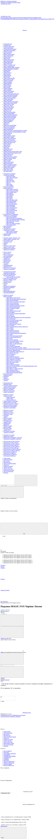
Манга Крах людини (11, 367)
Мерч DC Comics (10, 181)
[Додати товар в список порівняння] (12, 620)
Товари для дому (8, 467)
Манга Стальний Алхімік (12, 308)
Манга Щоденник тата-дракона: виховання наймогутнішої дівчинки (23, 349)
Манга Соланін (10, 355)
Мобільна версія (26, 712)
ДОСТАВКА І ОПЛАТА (12, 17)
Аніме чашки (9, 398)
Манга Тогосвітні (10, 345)
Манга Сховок (10, 329)
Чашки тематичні (10, 397)
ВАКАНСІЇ (11, 19)
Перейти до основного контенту (9, 1)
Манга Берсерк (10, 314)
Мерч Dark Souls (10, 211)
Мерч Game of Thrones (12, 231)
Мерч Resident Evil (11, 202)
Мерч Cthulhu (9, 185)
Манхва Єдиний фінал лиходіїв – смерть (16, 347)
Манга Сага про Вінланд (12, 303)
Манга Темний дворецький (13, 346)
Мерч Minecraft (10, 194)
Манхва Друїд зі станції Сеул (13, 360)
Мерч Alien (9, 184)
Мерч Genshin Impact (11, 192)
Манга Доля (9, 338)
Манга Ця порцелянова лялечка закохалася (17, 326)
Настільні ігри (7, 462)
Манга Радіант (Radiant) (12, 300)
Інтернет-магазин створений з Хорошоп (10, 716)
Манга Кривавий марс (12, 322)
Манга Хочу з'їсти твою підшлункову (15, 301)
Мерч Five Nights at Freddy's (13, 223)
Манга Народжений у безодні (13, 324)
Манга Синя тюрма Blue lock (13, 337)
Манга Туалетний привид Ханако (14, 341)
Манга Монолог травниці (12, 342)
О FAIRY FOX (7, 757)
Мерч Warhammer (10, 209)
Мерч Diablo (9, 196)
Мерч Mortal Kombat (11, 201)
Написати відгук (5, 611)
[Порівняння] (12, 492)
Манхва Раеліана (10, 316)
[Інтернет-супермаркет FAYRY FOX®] (8, 700)
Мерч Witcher (9, 193)
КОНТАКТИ (21, 17)
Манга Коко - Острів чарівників (14, 343)
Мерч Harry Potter (10, 176)
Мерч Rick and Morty (11, 217)
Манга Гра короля (10, 354)
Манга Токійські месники (12, 304)
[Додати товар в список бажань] (12, 632)
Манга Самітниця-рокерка (13, 364)
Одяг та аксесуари (8, 468)
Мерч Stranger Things (11, 232)
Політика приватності (19, 19)
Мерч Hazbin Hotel (11, 224)
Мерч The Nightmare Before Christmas (15, 219)
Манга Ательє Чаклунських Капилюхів (16, 299)
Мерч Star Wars (10, 180)
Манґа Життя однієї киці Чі (13, 297)
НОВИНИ (5, 19)
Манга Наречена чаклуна (12, 330)
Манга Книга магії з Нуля (12, 331)
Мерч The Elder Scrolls (11, 200)
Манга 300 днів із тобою (12, 362)
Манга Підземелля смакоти (13, 371)
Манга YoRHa (9, 328)
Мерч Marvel (9, 179)
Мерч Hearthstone (10, 205)
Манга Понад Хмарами (12, 339)
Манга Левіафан (10, 312)
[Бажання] (28, 504)
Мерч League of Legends (12, 190)
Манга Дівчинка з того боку (13, 359)
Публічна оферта (39, 19)
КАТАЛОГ (3, 17)
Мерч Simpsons (10, 222)
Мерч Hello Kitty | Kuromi (12, 221)
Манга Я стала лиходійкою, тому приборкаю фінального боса (21, 366)
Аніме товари (7, 458)
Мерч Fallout (9, 197)
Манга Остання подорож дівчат (14, 320)
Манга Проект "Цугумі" (12, 352)
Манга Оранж (9, 309)
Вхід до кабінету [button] (8, 751)
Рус (4, 536)
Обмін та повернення (30, 19)
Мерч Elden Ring (10, 213)
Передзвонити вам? (5, 793)
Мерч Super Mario (10, 206)
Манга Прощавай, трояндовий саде (15, 351)
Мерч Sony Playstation (11, 203)
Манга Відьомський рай (12, 321)
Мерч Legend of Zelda (11, 210)
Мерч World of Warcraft (12, 189)
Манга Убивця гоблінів (12, 370)
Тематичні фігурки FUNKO (13, 277)
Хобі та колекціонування (10, 463)
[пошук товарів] (25, 480)
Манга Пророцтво (10, 318)
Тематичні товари (8, 459)
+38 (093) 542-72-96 (5, 3)
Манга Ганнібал (10, 325)
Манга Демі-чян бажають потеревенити (16, 333)
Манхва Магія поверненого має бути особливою (18, 317)
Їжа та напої (6, 461)
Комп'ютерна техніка (9, 470)
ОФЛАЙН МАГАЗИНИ (31, 17)
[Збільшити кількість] (12, 672)
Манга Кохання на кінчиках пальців (15, 305)
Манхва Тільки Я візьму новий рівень (15, 313)
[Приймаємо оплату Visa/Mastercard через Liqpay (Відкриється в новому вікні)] (13, 715)
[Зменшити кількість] (12, 659)
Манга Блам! (9, 334)
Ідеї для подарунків (8, 471)
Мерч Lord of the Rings (12, 177)
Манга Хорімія (10, 363)
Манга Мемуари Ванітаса (12, 356)
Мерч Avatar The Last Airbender (14, 218)
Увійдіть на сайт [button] (5, 638)
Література (6, 464)
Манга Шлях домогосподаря (13, 310)
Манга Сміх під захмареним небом (15, 358)
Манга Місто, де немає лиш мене (14, 368)
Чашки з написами (11, 399)
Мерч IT (8, 182)
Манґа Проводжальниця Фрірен (14, 372)
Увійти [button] (2, 652)
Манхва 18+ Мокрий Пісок (13, 350)
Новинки (6, 472)
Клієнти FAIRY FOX (49, 19)
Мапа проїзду (4, 826)
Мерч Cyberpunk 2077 (11, 207)
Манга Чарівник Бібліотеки (13, 307)
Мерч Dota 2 (9, 198)
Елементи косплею (8, 466)
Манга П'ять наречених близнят (14, 335)
